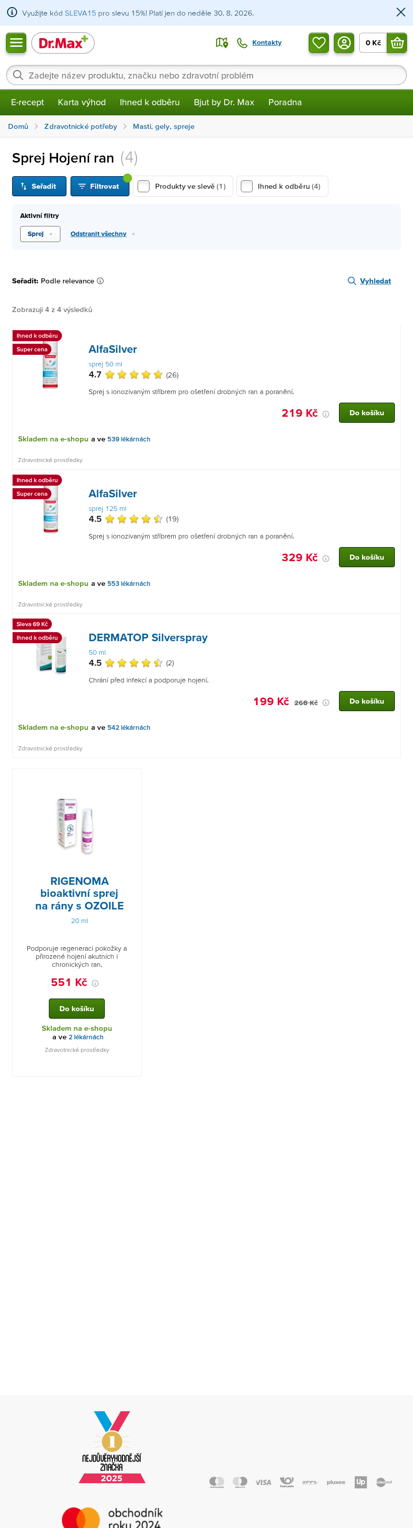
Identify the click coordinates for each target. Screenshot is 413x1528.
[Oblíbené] (319, 43)
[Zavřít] (401, 13)
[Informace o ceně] (326, 414)
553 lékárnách (129, 583)
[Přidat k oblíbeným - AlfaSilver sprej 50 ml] (389, 337)
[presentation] (51, 363)
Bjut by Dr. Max (224, 102)
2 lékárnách (86, 1037)
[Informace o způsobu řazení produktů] (102, 281)
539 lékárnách (129, 439)
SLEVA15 (80, 13)
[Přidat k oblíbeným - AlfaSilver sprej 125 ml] (389, 482)
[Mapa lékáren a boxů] (222, 43)
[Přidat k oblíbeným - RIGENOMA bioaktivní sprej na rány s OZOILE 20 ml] (130, 781)
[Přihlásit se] (344, 43)
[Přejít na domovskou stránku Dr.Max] (63, 42)
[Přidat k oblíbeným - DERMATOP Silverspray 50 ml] (389, 626)
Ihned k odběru (150, 102)
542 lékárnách (129, 727)
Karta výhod (82, 102)
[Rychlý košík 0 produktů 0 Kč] (397, 43)
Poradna (285, 102)
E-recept (27, 102)
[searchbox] (206, 75)
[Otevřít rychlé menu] (16, 43)
